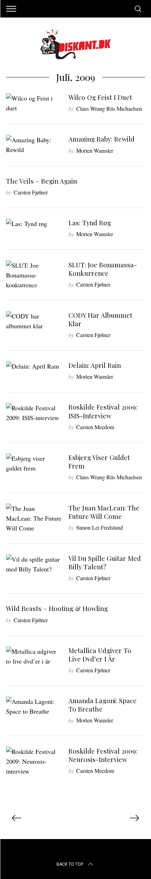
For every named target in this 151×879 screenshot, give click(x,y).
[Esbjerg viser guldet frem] (33, 463)
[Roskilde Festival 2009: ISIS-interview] (33, 413)
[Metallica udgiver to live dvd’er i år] (33, 656)
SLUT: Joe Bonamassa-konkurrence (102, 268)
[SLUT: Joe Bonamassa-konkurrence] (33, 275)
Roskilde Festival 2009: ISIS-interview (102, 411)
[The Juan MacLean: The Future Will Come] (33, 518)
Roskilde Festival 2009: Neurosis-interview (102, 755)
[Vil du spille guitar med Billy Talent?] (33, 564)
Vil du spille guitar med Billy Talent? (104, 562)
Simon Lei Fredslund (99, 527)
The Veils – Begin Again (41, 181)
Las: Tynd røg (89, 222)
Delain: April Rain (94, 365)
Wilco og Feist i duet (100, 97)
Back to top (70, 864)
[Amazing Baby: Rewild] (33, 144)
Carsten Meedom (95, 427)
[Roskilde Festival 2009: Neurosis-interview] (33, 761)
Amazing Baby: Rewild (101, 139)
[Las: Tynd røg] (33, 223)
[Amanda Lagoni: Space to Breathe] (33, 706)
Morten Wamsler (94, 150)
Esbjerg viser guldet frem (99, 461)
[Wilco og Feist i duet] (33, 103)
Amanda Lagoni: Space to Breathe (102, 704)
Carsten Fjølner (31, 192)
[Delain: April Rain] (33, 366)
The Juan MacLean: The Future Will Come (103, 512)
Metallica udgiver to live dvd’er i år (99, 654)
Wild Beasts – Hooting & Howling (57, 608)
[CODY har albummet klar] (33, 321)
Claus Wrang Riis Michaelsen (109, 108)
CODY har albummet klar (100, 319)
